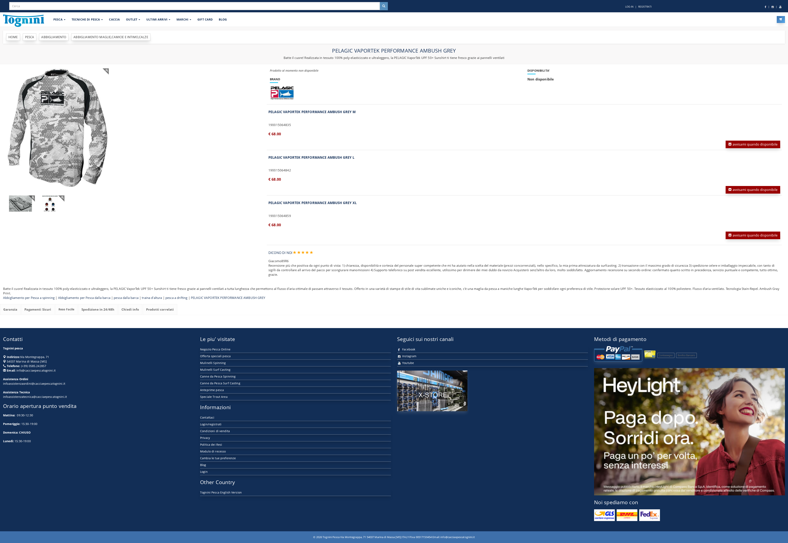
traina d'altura (152, 298)
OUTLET (132, 19)
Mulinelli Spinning (213, 363)
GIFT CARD (205, 19)
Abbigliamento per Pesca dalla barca (84, 298)
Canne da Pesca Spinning (218, 376)
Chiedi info (130, 309)
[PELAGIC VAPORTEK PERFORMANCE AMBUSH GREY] (57, 127)
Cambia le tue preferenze (218, 458)
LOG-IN (629, 6)
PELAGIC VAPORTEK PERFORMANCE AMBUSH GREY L (311, 157)
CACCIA (114, 19)
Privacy (205, 438)
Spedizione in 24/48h (97, 309)
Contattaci (207, 417)
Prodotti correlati (160, 309)
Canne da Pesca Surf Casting (220, 383)
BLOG (223, 19)
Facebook (408, 349)
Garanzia (10, 309)
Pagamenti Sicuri (37, 309)
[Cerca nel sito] (384, 6)
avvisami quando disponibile (754, 144)
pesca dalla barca (126, 298)
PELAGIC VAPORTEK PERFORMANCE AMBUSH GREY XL (312, 203)
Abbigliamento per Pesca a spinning (29, 298)
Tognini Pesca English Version (221, 492)
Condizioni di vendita (215, 431)
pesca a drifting (176, 298)
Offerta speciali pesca (215, 356)
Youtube (407, 363)
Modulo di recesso (213, 451)
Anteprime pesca (212, 390)
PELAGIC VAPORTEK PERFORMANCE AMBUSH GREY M (312, 112)
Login (204, 472)
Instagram (408, 356)
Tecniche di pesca (86, 19)
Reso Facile (66, 309)
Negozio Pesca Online (215, 349)
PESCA (58, 19)
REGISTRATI (645, 6)
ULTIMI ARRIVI (157, 19)
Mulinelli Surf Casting (215, 370)
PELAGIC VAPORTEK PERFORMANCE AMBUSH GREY (228, 298)
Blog (203, 465)
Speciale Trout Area (214, 397)
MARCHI (182, 19)
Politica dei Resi (211, 445)
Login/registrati (210, 424)
